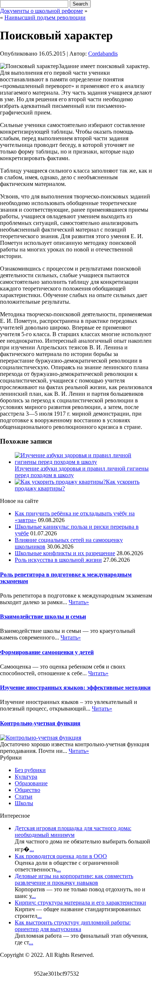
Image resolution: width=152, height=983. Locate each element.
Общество (27, 790)
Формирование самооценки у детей (47, 652)
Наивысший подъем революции (45, 17)
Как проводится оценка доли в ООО (61, 856)
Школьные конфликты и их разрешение (65, 553)
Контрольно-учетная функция (40, 723)
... (32, 849)
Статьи (23, 796)
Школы (24, 803)
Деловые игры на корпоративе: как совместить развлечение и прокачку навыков (74, 879)
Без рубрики (30, 770)
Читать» (79, 602)
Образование (31, 783)
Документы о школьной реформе (41, 11)
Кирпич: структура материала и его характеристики (80, 902)
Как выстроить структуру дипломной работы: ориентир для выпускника (73, 925)
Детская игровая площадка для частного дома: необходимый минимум (73, 831)
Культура (26, 777)
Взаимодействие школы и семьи (43, 616)
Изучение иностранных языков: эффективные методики (75, 687)
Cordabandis (103, 53)
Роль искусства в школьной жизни (58, 560)
